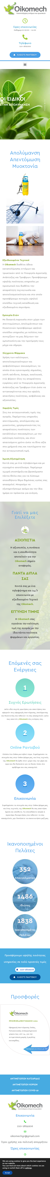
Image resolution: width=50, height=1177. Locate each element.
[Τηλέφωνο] (25, 37)
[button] (25, 64)
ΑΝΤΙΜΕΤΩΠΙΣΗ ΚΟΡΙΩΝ (25, 1084)
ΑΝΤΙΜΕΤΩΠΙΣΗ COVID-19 (25, 1090)
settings (28, 1168)
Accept (7, 1173)
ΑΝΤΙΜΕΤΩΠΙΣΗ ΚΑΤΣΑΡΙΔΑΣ (25, 1079)
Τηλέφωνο (25, 43)
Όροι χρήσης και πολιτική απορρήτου (24, 1142)
